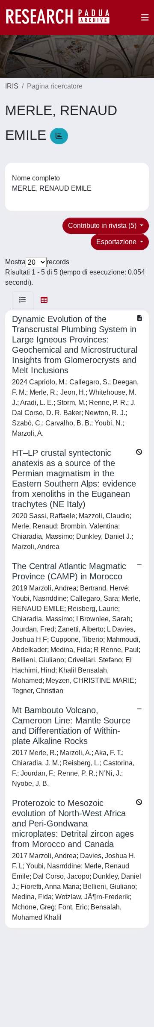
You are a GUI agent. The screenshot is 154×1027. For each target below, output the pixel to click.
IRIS (11, 86)
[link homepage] (62, 17)
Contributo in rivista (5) (103, 225)
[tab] (22, 300)
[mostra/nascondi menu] (145, 17)
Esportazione (117, 241)
